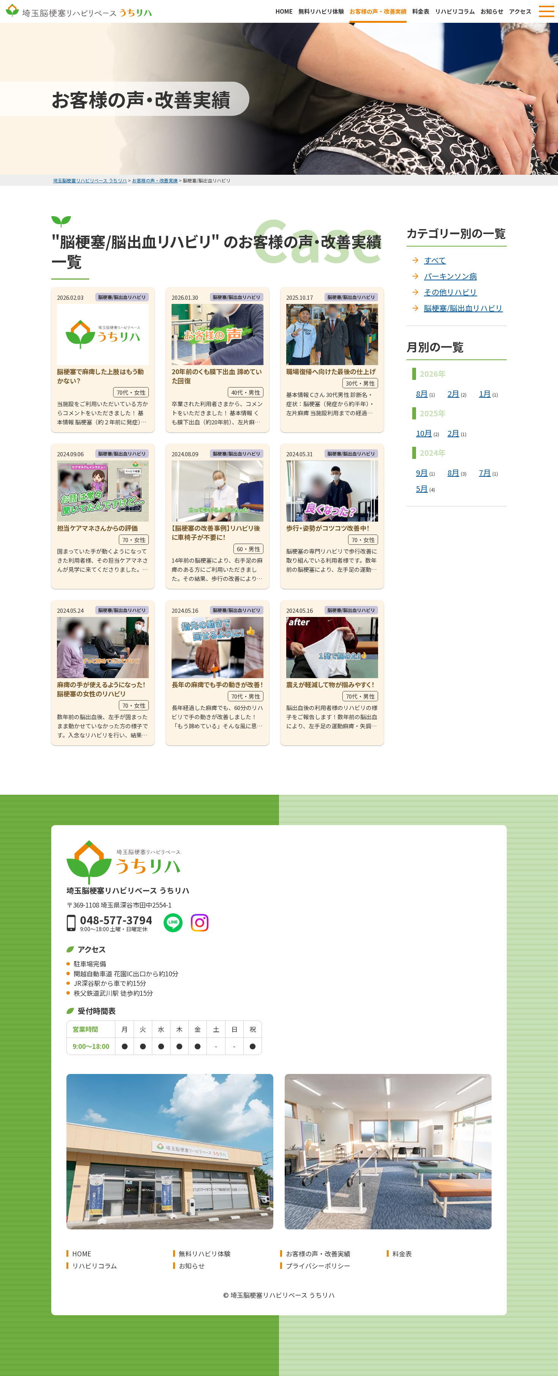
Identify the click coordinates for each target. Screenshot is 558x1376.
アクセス (520, 11)
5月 (422, 488)
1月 (485, 393)
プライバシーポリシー (318, 1265)
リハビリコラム (455, 11)
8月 (422, 393)
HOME (284, 11)
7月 (485, 472)
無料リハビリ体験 (321, 11)
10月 (424, 432)
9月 (422, 472)
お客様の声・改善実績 (378, 11)
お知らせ (492, 11)
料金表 (420, 11)
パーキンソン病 (450, 276)
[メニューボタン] (546, 11)
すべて (435, 260)
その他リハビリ (450, 291)
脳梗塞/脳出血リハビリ (463, 307)
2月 (453, 393)
